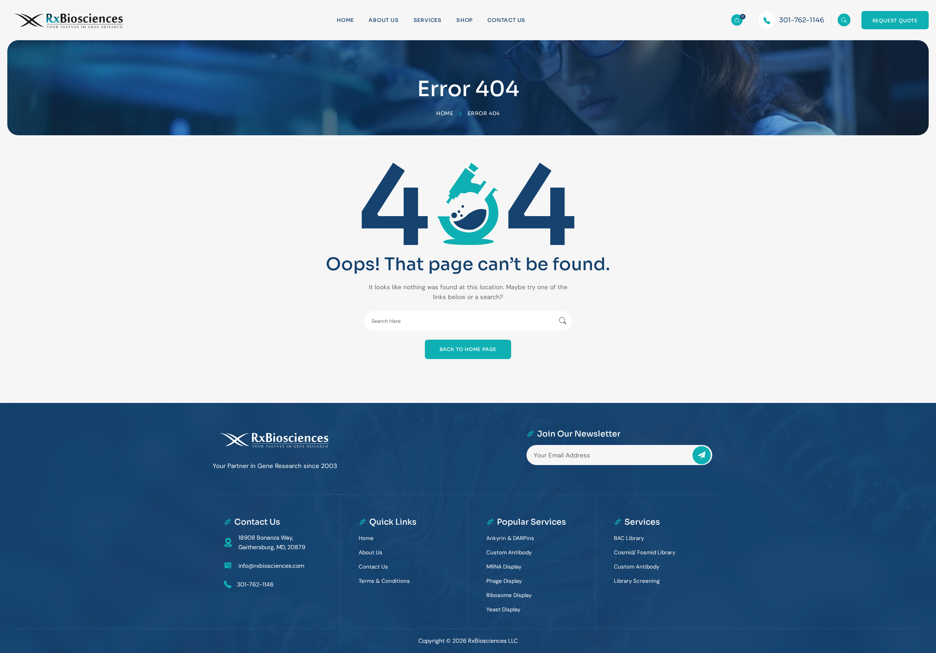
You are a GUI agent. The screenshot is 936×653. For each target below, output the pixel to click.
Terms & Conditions (384, 581)
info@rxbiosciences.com (271, 566)
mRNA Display (503, 566)
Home (345, 20)
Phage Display (504, 581)
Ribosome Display (509, 595)
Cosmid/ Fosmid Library (644, 552)
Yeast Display (503, 609)
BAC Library (629, 538)
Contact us (506, 20)
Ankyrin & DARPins (510, 538)
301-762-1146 (801, 20)
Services (428, 20)
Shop (464, 20)
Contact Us (373, 566)
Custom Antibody (509, 552)
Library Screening (637, 581)
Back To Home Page (468, 349)
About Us (384, 20)
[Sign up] (701, 455)
